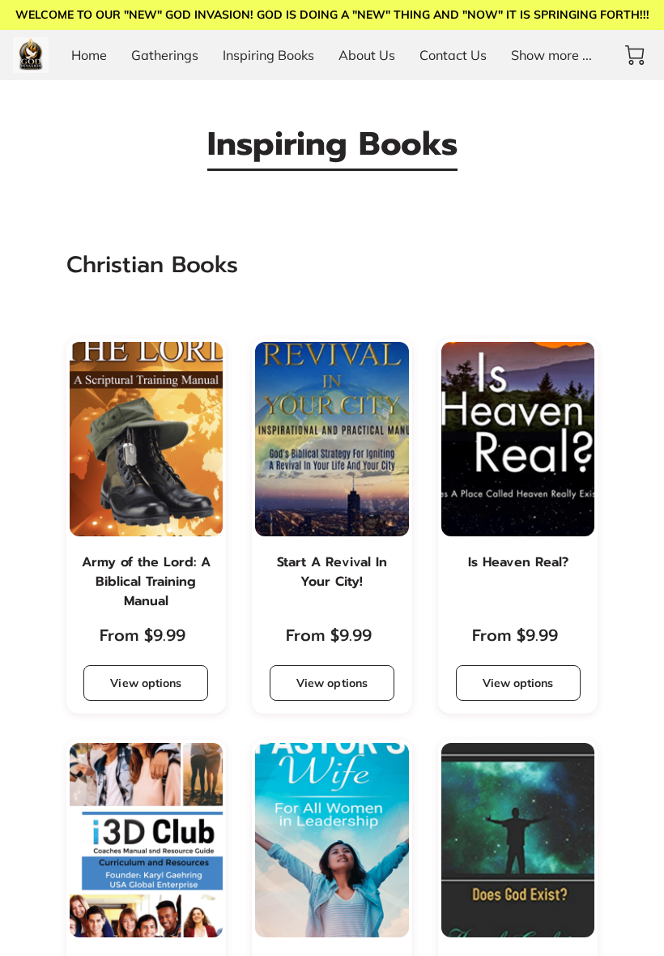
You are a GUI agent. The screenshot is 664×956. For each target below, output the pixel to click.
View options (145, 683)
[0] (635, 55)
